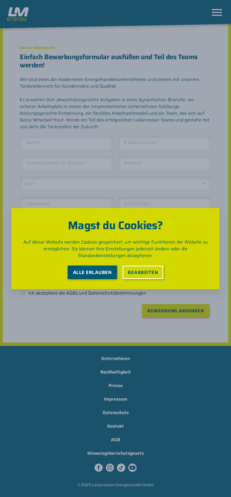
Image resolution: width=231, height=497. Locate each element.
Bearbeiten (143, 272)
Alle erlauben (92, 272)
